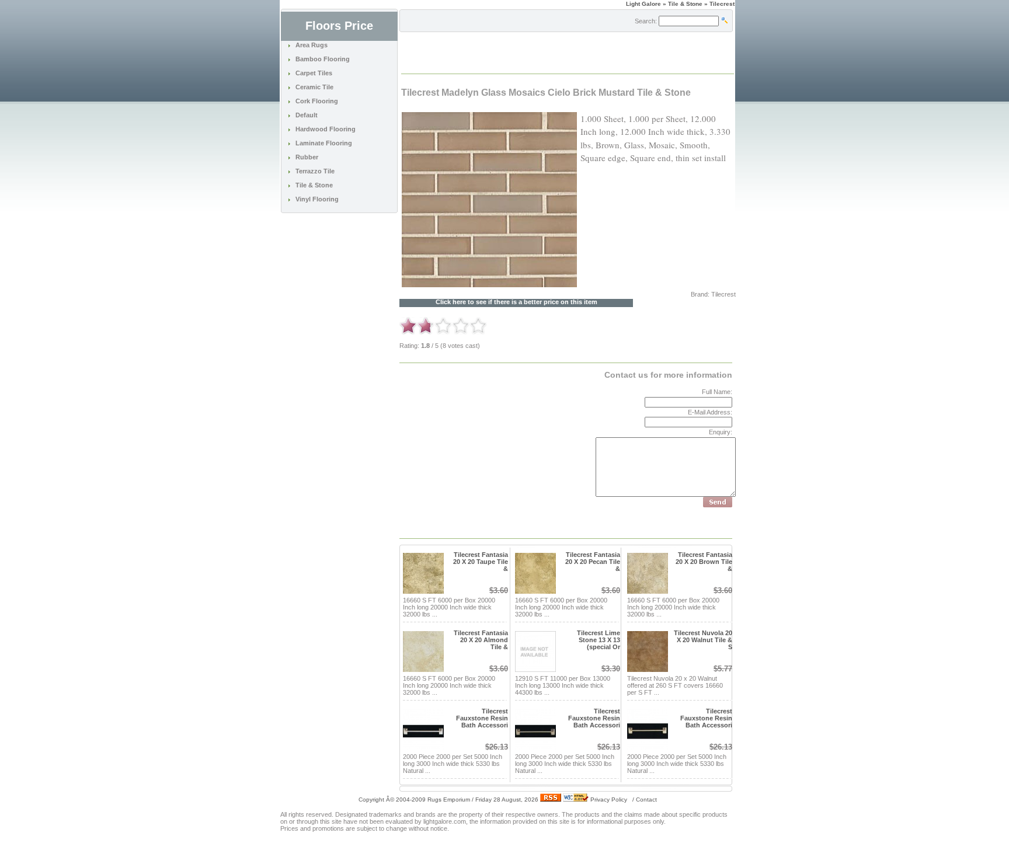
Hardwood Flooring (325, 129)
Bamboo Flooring (322, 58)
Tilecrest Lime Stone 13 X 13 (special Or (598, 639)
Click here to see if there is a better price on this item (516, 302)
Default (306, 115)
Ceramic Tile (314, 86)
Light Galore (643, 4)
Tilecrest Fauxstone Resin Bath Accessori (482, 718)
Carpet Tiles (313, 72)
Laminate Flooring (323, 143)
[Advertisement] (538, 51)
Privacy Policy (608, 799)
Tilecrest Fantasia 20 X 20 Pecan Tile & (592, 561)
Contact (646, 799)
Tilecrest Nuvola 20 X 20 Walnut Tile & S (703, 639)
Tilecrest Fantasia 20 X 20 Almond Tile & (481, 639)
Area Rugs (311, 44)
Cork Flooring (316, 100)
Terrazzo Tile (315, 171)
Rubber (306, 157)
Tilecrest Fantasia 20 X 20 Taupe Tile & (480, 561)
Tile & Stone (314, 185)
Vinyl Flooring (317, 199)
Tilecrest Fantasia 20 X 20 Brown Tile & (704, 561)
